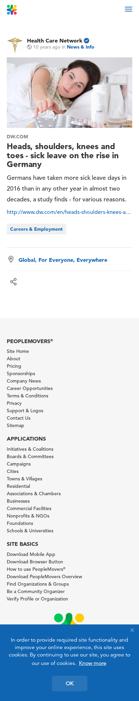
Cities (13, 471)
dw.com (17, 137)
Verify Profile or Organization (37, 599)
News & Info (80, 47)
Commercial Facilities (29, 508)
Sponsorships (21, 373)
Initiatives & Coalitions (30, 449)
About (13, 359)
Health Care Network (54, 40)
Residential (18, 486)
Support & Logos (25, 411)
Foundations (20, 523)
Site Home (18, 351)
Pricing (14, 366)
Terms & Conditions (27, 396)
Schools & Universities (30, 531)
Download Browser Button (35, 562)
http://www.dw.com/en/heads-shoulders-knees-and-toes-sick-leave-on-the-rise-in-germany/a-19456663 (69, 212)
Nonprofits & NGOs (28, 516)
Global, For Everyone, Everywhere (63, 259)
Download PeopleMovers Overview (44, 576)
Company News (24, 381)
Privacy (14, 403)
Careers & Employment (36, 229)
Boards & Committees (30, 456)
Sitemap (15, 425)
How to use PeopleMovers (36, 569)
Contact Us (18, 418)
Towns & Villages (24, 479)
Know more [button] (92, 663)
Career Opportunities (30, 388)
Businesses (18, 501)
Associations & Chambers (34, 493)
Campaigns (19, 464)
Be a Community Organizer (36, 591)
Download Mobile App (31, 554)
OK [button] (70, 683)
